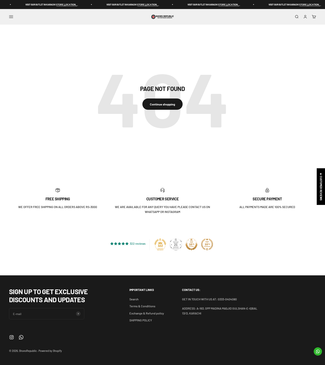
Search (134, 299)
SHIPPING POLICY (140, 320)
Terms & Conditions (142, 306)
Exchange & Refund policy (146, 313)
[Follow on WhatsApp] (21, 337)
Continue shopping (162, 104)
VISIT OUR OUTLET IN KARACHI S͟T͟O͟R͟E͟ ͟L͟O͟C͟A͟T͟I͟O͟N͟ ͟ (44, 4)
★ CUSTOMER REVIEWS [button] (321, 186)
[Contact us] (318, 351)
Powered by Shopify (50, 350)
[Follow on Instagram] (11, 337)
